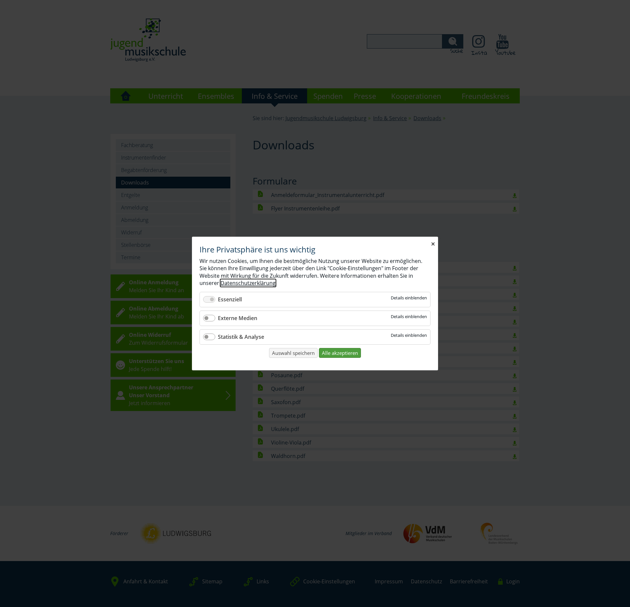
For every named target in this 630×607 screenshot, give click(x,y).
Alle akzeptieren (340, 353)
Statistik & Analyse (241, 336)
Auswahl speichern (293, 353)
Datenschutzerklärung (248, 283)
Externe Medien (237, 318)
